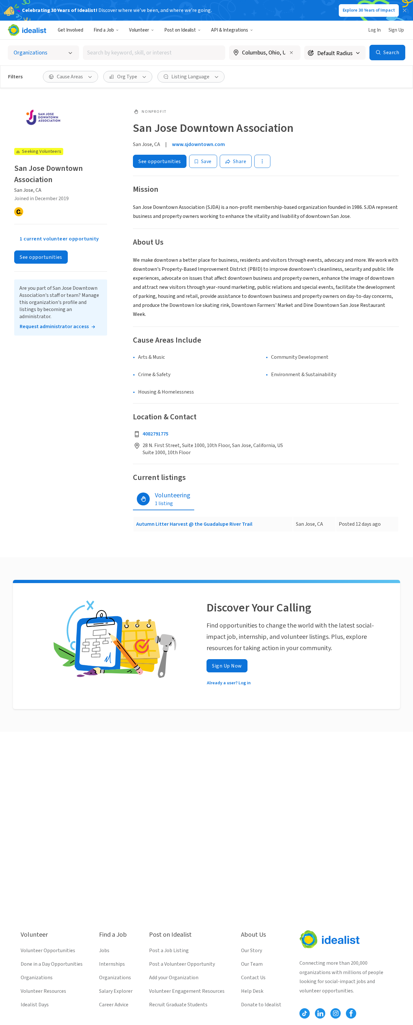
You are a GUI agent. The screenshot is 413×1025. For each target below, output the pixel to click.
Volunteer (139, 30)
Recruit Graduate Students (178, 1004)
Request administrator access (54, 326)
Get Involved (70, 30)
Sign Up (396, 30)
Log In (374, 30)
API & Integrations (229, 30)
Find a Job (104, 30)
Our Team (252, 964)
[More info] (264, 53)
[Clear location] (291, 52)
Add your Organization (173, 977)
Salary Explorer (116, 991)
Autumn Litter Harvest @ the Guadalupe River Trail (194, 524)
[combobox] (154, 53)
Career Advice (113, 1004)
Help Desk (252, 991)
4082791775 (155, 433)
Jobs (104, 950)
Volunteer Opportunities (48, 950)
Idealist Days (35, 1004)
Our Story (251, 950)
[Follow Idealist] (304, 1013)
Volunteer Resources (43, 991)
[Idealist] (27, 30)
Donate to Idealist (261, 1004)
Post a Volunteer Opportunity (182, 964)
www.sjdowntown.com (198, 144)
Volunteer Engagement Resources (187, 991)
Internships (112, 964)
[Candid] (18, 211)
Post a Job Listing (169, 950)
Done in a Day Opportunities (52, 964)
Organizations (37, 977)
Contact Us (253, 977)
